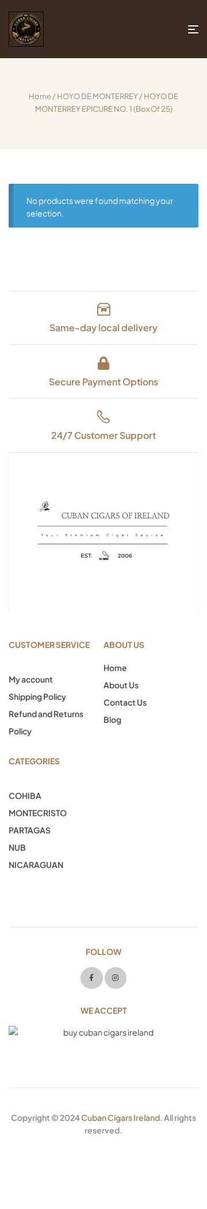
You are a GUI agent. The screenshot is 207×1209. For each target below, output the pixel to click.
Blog (112, 719)
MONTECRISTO (38, 813)
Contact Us (125, 702)
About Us (121, 685)
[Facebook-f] (91, 978)
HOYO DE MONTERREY (97, 96)
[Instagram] (115, 978)
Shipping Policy (37, 696)
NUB (17, 847)
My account (31, 679)
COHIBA (25, 795)
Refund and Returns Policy (46, 722)
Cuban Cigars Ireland (120, 1117)
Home (40, 96)
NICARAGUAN (36, 864)
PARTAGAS (30, 830)
